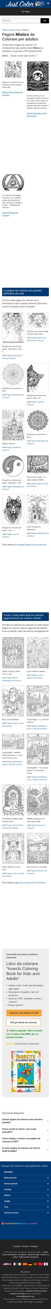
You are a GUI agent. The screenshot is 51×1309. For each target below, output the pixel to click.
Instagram (34, 1246)
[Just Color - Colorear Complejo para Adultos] (25, 1264)
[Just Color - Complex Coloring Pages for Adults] (7, 1264)
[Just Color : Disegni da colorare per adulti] (24, 4)
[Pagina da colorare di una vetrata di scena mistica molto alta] (13, 77)
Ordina (5, 56)
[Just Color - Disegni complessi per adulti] (20, 1264)
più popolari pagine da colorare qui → (31, 545)
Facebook (17, 1246)
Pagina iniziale (8, 30)
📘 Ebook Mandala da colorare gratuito (19, 1223)
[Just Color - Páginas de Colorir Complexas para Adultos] (35, 1264)
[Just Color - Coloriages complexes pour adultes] (14, 1264)
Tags (18, 30)
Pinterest (25, 1246)
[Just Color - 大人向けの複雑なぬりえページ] (46, 1264)
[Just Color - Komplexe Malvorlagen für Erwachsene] (30, 1264)
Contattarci (22, 1255)
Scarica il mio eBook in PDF (24, 1013)
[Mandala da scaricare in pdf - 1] (38, 430)
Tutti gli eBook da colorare (23, 1022)
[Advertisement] (25, 146)
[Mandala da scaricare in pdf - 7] (13, 384)
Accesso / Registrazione (42, 3)
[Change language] (48, 3)
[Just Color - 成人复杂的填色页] (40, 1264)
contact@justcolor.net (25, 1296)
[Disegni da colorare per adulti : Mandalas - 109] (13, 476)
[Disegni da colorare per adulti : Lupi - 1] (13, 524)
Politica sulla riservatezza (28, 1257)
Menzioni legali (33, 1255)
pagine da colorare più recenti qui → (30, 883)
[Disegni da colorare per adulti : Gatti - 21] (38, 391)
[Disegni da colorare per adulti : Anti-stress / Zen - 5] (13, 342)
